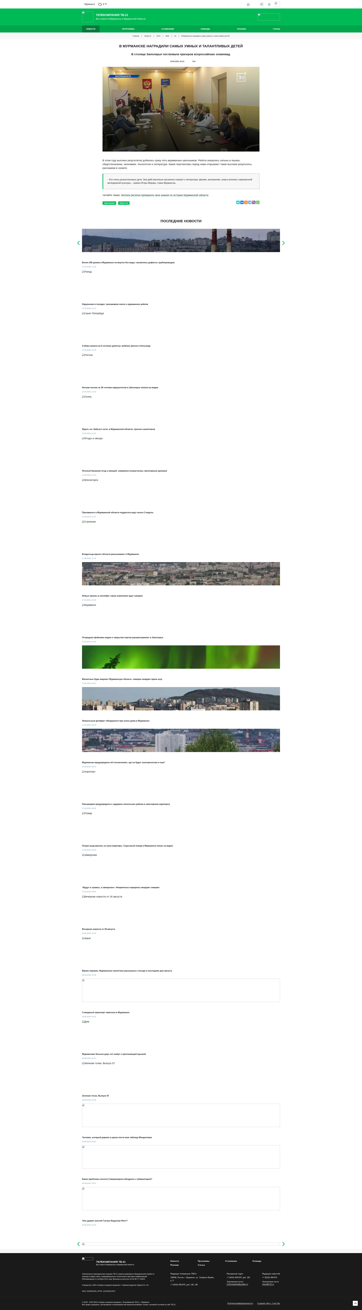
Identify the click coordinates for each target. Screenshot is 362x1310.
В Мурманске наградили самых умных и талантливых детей (205, 36)
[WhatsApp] (257, 202)
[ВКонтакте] (242, 202)
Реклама (241, 29)
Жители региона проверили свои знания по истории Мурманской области (164, 195)
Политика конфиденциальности (240, 1303)
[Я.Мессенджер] (238, 202)
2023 (158, 36)
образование (109, 203)
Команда (205, 29)
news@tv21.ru (268, 1284)
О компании (167, 29)
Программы (128, 29)
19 (175, 36)
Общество (124, 203)
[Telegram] (250, 202)
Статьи (276, 29)
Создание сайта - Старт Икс (268, 1303)
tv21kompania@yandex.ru (237, 1284)
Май (167, 36)
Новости (90, 29)
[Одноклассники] (246, 202)
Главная (135, 36)
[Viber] (254, 202)
